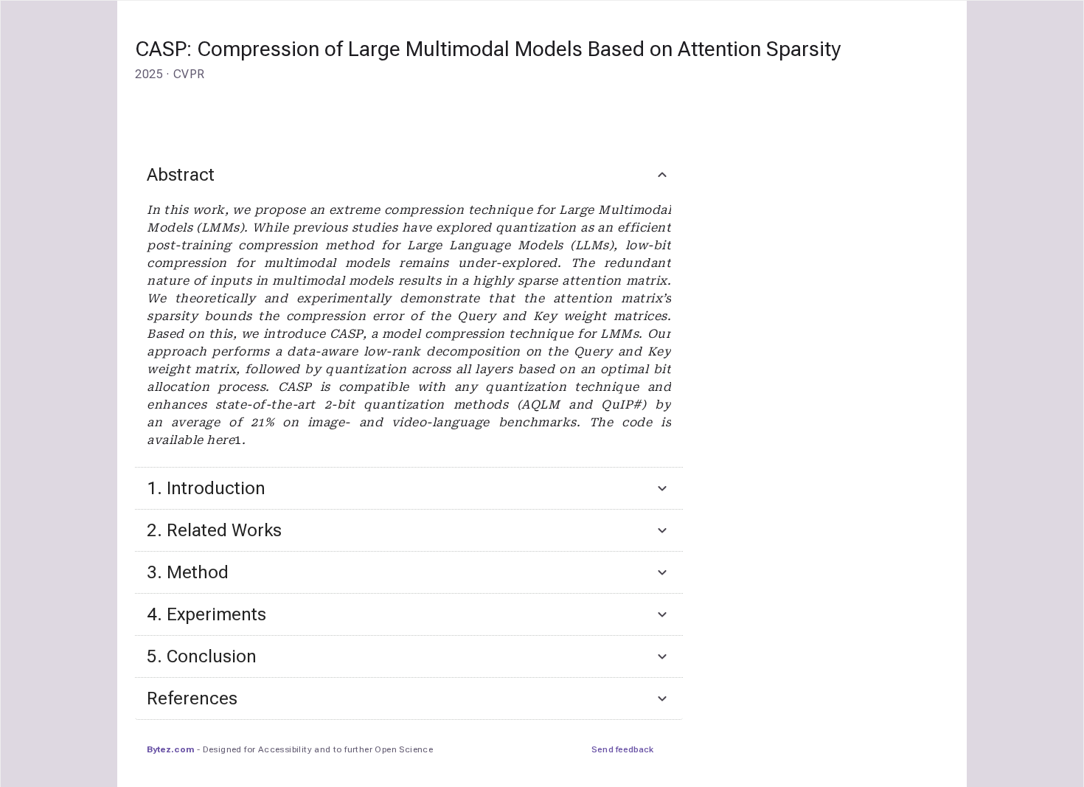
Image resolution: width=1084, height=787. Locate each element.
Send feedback (622, 749)
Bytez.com (170, 749)
